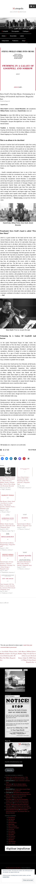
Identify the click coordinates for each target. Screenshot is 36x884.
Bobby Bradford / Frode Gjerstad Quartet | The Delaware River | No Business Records (17, 811)
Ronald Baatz (11, 817)
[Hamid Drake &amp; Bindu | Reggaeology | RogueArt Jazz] (7, 537)
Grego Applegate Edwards (12, 809)
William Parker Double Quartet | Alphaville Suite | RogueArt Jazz (7, 525)
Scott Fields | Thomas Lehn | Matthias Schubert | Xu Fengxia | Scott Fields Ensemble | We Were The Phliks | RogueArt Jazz (8, 655)
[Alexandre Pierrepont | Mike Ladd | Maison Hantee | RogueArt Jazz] (25, 556)
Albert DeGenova (12, 822)
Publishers (15, 40)
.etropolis (18, 8)
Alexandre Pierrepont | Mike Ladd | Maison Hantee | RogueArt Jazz (24, 563)
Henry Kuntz (11, 829)
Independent (5, 40)
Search (25, 670)
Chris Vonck (9, 784)
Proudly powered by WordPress (13, 868)
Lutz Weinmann (12, 841)
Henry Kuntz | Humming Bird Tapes (20, 779)
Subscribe (9, 770)
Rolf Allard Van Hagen (13, 827)
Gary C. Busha (11, 843)
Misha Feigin (11, 824)
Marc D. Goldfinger (12, 826)
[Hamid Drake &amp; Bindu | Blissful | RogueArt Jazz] (25, 518)
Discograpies (15, 31)
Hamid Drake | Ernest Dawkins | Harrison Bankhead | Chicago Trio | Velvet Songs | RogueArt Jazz (7, 565)
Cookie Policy (6, 877)
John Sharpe (9, 799)
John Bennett (11, 819)
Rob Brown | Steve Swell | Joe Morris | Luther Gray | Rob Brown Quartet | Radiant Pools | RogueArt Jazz (7, 505)
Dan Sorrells (9, 796)
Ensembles (13, 36)
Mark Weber (11, 839)
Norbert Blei (11, 821)
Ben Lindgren (11, 831)
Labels (22, 36)
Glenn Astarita (9, 802)
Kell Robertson (11, 836)
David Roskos (11, 838)
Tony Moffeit (11, 834)
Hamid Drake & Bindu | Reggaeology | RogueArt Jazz (7, 544)
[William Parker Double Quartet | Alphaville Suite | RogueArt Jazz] (7, 518)
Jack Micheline (11, 833)
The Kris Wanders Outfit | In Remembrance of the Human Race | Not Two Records (16, 786)
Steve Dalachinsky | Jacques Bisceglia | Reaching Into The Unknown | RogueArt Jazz (23, 480)
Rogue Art (7, 101)
